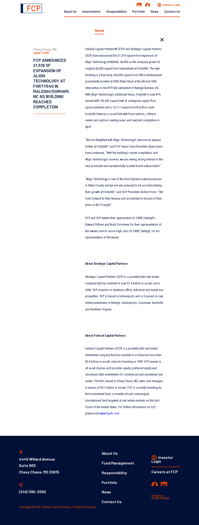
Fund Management (118, 463)
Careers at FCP (164, 471)
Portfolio (138, 11)
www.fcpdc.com (109, 413)
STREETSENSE (160, 498)
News (154, 11)
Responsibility (116, 11)
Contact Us (172, 11)
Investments (91, 11)
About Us (70, 11)
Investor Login (171, 4)
